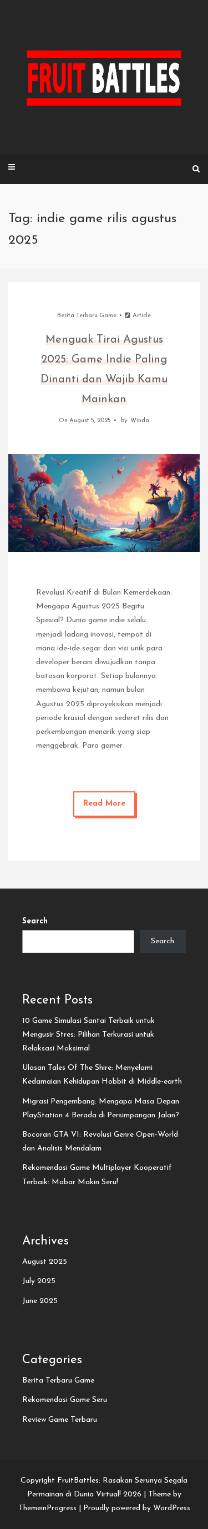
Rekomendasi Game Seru (64, 1400)
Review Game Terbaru (59, 1420)
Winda (139, 421)
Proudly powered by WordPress (136, 1508)
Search (35, 921)
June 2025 (40, 1301)
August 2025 (44, 1262)
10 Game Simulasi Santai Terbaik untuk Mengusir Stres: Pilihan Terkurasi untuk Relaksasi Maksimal (88, 1035)
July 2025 (38, 1281)
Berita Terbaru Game (86, 316)
